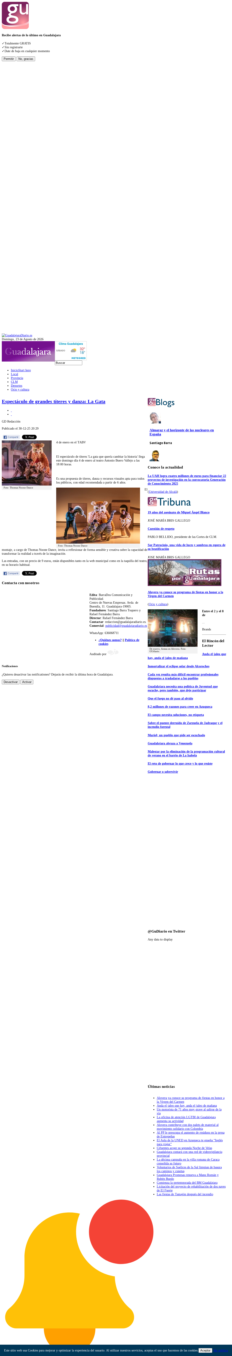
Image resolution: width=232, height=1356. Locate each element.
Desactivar (11, 682)
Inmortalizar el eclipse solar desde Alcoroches (178, 666)
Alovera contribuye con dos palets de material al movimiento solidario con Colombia (188, 1126)
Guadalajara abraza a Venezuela (170, 743)
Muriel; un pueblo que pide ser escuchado (176, 735)
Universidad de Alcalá (163, 491)
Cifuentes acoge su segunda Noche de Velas (184, 1148)
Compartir (13, 437)
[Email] (11, 414)
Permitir (9, 59)
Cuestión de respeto (161, 528)
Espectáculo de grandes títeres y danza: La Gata (53, 401)
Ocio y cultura (158, 604)
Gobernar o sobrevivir (163, 771)
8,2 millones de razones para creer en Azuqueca (180, 706)
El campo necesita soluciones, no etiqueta (176, 715)
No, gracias (25, 59)
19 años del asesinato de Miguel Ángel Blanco (179, 512)
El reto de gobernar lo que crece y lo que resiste (180, 763)
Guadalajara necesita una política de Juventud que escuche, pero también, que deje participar (183, 688)
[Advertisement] (20, 129)
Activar (26, 682)
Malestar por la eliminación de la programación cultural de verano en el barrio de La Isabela (186, 753)
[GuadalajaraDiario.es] (17, 335)
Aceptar (205, 1350)
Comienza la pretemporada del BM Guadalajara (187, 1182)
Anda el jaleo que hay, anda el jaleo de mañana (187, 656)
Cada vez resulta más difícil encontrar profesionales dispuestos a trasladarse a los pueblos (183, 676)
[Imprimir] (11, 410)
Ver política (220, 1350)
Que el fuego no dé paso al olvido (170, 698)
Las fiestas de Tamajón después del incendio (185, 1194)
